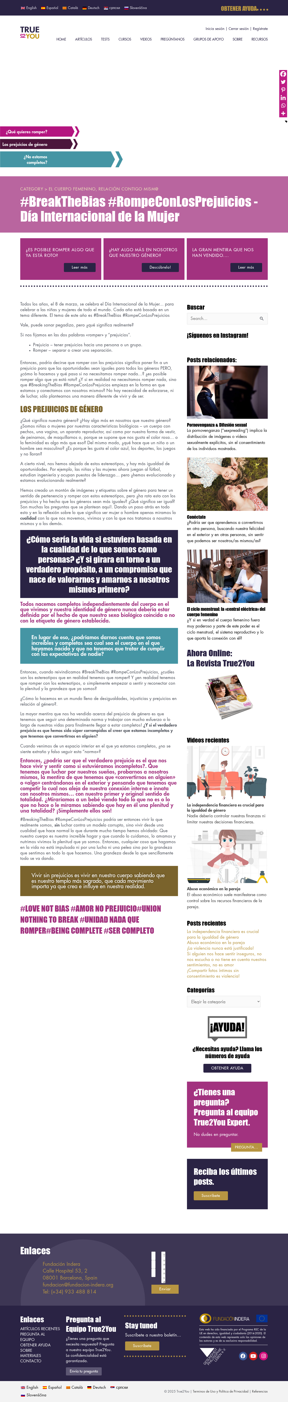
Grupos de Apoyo (209, 39)
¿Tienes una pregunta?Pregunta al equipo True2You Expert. (226, 1107)
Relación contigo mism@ (129, 189)
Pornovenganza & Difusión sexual (217, 425)
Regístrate (260, 29)
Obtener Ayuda (239, 8)
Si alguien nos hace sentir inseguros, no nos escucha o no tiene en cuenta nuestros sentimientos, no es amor (226, 959)
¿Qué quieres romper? (26, 132)
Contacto (30, 1361)
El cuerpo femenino (72, 189)
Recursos (260, 39)
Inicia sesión (215, 29)
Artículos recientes (40, 1329)
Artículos (83, 39)
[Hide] (286, 121)
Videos (146, 39)
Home (61, 39)
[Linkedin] (283, 98)
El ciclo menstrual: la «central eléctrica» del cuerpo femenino (226, 611)
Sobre (238, 39)
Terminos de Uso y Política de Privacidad (220, 1391)
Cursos (125, 39)
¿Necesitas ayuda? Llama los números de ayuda (227, 1052)
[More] (283, 113)
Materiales (30, 1356)
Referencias (260, 1391)
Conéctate (196, 517)
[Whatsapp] (283, 105)
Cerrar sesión (239, 29)
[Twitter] (283, 82)
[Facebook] (283, 74)
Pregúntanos (172, 39)
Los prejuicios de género (24, 144)
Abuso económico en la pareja (213, 889)
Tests (105, 39)
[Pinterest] (283, 90)
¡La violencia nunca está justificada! (220, 948)
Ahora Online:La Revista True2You (220, 658)
